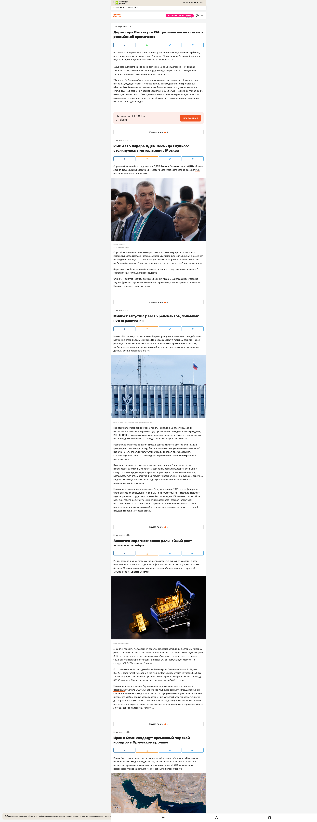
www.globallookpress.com (143, 423)
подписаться (190, 118)
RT (124, 568)
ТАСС (171, 59)
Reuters (198, 693)
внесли (148, 489)
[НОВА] (179, 15)
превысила (119, 689)
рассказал (154, 252)
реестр (158, 336)
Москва (130, 8)
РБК (197, 170)
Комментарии (158, 132)
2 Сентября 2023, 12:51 (122, 26)
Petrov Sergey (123, 423)
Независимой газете (161, 80)
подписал (153, 455)
